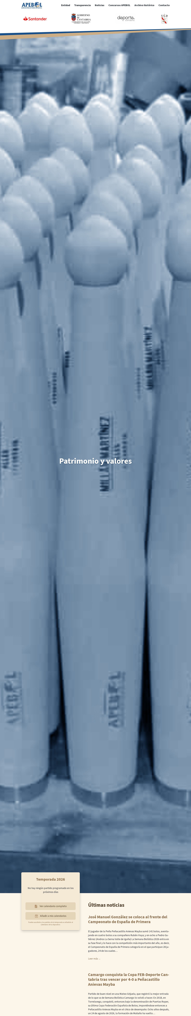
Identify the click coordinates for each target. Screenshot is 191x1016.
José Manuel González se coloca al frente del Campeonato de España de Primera (127, 919)
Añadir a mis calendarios (53, 916)
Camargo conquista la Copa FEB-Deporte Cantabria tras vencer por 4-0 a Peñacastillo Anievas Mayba (128, 979)
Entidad (65, 5)
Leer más (93, 959)
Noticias (99, 5)
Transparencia (82, 5)
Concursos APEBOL (119, 5)
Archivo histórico (144, 5)
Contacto (164, 5)
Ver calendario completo (53, 906)
